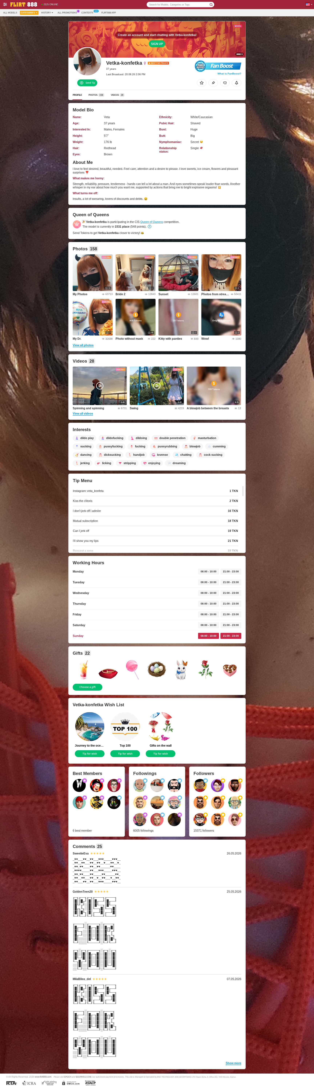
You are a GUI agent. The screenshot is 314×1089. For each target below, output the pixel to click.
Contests (87, 12)
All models (10, 12)
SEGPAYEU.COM (83, 1077)
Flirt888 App (108, 12)
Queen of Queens (151, 221)
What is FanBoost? (229, 73)
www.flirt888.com (43, 1077)
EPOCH (67, 1077)
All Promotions (67, 12)
